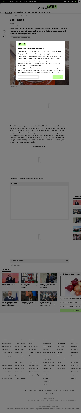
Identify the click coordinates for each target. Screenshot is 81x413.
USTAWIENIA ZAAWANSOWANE (28, 77)
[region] (40, 60)
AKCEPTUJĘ (58, 77)
